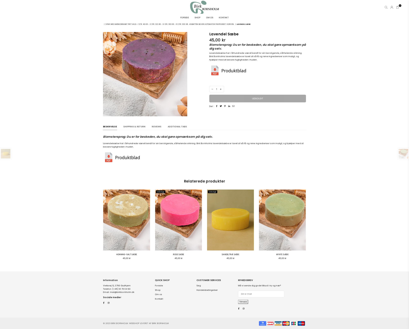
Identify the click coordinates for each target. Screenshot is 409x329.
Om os (209, 17)
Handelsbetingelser (207, 290)
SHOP (198, 17)
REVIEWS (156, 126)
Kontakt (224, 17)
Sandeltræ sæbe (230, 254)
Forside (184, 17)
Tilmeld (243, 301)
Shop (158, 290)
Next (310, 226)
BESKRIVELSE (110, 126)
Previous (98, 226)
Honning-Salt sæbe (126, 254)
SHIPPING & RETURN (134, 126)
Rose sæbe (178, 254)
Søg (199, 285)
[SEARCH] (386, 7)
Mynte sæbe (282, 254)
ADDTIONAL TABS (177, 126)
